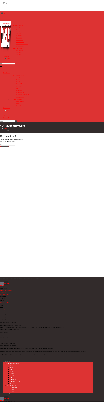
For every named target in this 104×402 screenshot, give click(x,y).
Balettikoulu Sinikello (18, 25)
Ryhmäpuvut (6, 23)
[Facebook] (3, 7)
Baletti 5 (18, 54)
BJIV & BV (19, 35)
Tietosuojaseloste (4, 294)
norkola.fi (2, 311)
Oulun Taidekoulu (17, 48)
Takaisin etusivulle (4, 146)
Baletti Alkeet (19, 50)
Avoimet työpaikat (4, 302)
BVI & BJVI (19, 38)
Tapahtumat (6, 56)
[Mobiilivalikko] (1, 66)
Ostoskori (5, 3)
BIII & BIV (18, 33)
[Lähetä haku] (16, 121)
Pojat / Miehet (19, 46)
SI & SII (18, 27)
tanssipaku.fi (3, 309)
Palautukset (3, 292)
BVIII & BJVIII (20, 42)
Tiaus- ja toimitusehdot (6, 290)
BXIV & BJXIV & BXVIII (22, 44)
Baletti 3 (18, 52)
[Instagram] (3, 9)
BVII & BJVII (19, 40)
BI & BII (18, 31)
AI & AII (18, 29)
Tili (4, 2)
